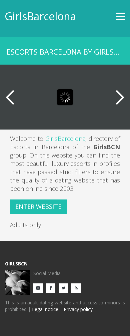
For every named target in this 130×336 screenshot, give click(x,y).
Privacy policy (78, 309)
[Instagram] (39, 287)
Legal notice (45, 309)
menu (110, 16)
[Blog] (77, 287)
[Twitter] (65, 287)
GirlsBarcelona (40, 16)
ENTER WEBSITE (38, 206)
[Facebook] (52, 287)
